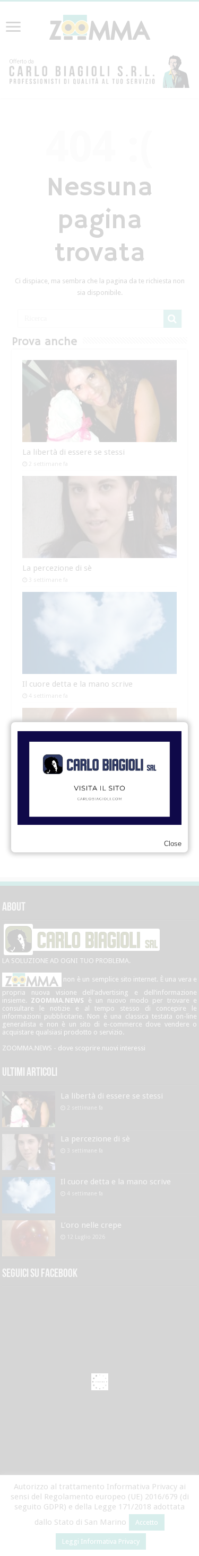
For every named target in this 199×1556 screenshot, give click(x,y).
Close (172, 844)
